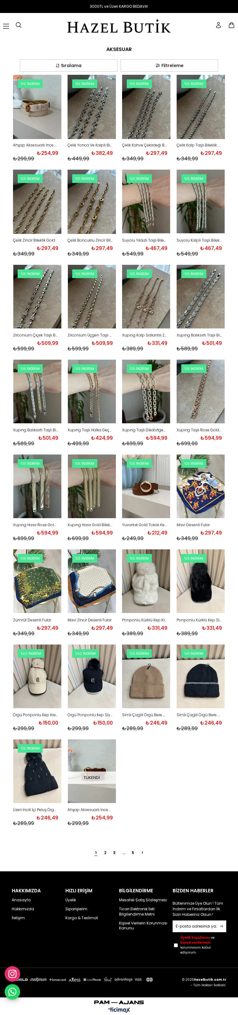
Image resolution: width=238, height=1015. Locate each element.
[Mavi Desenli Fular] (201, 487)
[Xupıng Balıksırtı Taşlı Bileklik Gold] (37, 392)
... (123, 852)
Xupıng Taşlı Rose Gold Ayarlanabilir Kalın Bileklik (199, 430)
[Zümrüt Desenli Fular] (37, 581)
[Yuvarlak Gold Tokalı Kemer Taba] (146, 487)
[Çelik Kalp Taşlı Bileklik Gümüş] (201, 107)
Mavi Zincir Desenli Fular (90, 620)
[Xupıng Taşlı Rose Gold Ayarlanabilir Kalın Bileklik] (201, 392)
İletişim (18, 918)
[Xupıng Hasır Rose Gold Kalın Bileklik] (37, 487)
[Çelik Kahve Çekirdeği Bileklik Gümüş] (146, 107)
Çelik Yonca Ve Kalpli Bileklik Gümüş (90, 145)
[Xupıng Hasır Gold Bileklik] (92, 487)
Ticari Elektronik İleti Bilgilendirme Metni (137, 912)
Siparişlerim (76, 909)
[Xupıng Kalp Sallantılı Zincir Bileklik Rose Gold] (146, 297)
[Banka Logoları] (83, 979)
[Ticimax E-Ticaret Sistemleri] (119, 1010)
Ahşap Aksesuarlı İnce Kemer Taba (90, 809)
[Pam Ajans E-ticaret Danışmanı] (119, 1000)
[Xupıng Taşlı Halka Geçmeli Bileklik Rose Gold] (92, 392)
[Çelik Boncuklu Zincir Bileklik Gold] (92, 202)
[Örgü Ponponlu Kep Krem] (37, 677)
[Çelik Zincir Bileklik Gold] (37, 202)
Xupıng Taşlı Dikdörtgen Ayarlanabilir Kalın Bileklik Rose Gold (144, 430)
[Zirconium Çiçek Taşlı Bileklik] (37, 297)
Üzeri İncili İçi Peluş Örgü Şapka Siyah (35, 809)
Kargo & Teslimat (81, 918)
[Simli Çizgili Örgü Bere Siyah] (201, 677)
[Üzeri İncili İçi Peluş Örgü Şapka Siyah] (37, 771)
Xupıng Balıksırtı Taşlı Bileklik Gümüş (199, 335)
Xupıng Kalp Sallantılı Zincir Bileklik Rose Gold (144, 335)
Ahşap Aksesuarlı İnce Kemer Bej (35, 145)
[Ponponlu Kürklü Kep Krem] (146, 581)
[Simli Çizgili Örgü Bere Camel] (146, 677)
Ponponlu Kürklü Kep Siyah (199, 620)
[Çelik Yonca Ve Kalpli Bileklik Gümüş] (92, 107)
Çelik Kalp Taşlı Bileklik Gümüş (199, 145)
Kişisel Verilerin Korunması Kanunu (143, 926)
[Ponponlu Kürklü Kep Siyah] (201, 581)
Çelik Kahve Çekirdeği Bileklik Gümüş (144, 145)
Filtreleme (172, 65)
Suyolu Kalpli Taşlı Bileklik (199, 240)
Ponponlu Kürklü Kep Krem (144, 620)
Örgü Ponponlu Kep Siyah (90, 715)
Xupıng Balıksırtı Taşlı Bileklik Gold (35, 430)
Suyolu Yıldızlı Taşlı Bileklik (144, 240)
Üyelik (70, 900)
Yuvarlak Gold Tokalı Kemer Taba (144, 524)
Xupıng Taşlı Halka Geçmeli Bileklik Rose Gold (90, 430)
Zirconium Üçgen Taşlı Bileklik (90, 335)
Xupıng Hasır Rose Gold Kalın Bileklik (35, 524)
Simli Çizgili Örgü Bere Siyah (199, 715)
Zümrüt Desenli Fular (32, 620)
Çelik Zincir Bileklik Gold (34, 240)
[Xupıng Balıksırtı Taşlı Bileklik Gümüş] (201, 297)
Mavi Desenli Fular (193, 524)
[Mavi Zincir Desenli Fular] (92, 581)
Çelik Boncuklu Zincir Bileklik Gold (90, 240)
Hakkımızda (23, 909)
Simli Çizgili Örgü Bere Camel (144, 715)
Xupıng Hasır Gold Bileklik (90, 524)
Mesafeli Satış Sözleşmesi (143, 900)
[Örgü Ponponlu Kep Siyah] (92, 677)
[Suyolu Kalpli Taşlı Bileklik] (201, 202)
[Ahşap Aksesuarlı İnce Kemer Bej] (37, 107)
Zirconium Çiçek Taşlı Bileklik (35, 335)
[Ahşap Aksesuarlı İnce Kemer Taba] (92, 771)
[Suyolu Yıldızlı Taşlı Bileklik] (146, 202)
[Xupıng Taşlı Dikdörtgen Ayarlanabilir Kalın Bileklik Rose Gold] (146, 392)
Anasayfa (21, 900)
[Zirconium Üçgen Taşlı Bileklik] (92, 297)
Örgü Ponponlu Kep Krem (35, 715)
